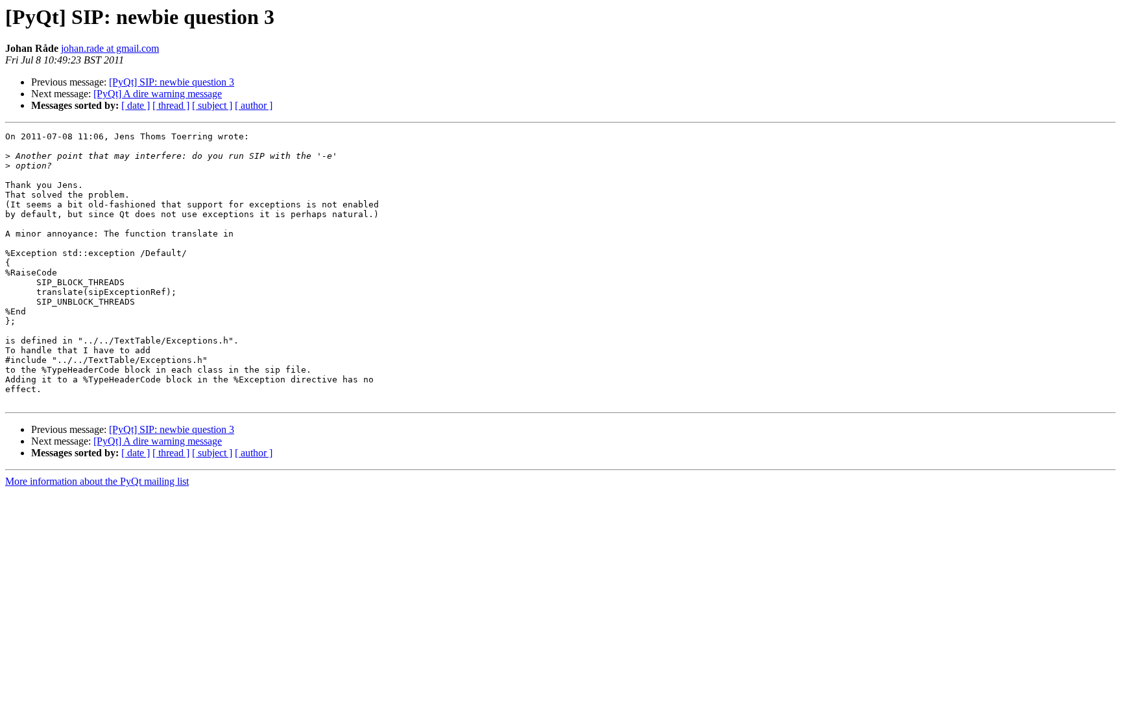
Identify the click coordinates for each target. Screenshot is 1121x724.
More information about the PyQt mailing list (97, 481)
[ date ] (135, 105)
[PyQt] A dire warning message (157, 93)
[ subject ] (212, 105)
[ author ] (253, 105)
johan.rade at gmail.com (110, 48)
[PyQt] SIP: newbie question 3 (171, 82)
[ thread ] (170, 105)
